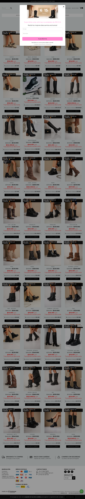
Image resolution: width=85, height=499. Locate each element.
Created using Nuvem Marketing (42, 44)
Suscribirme (42, 39)
